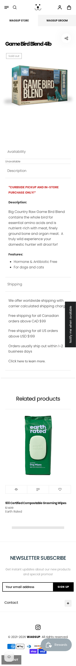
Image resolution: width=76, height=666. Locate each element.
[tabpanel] (38, 85)
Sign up (63, 587)
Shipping (14, 284)
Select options (38, 489)
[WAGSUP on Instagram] (38, 627)
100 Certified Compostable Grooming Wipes (35, 503)
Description (16, 170)
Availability (16, 151)
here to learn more (31, 361)
